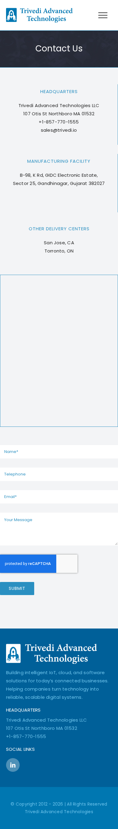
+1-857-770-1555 (26, 736)
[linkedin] (13, 765)
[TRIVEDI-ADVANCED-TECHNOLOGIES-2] (51, 646)
